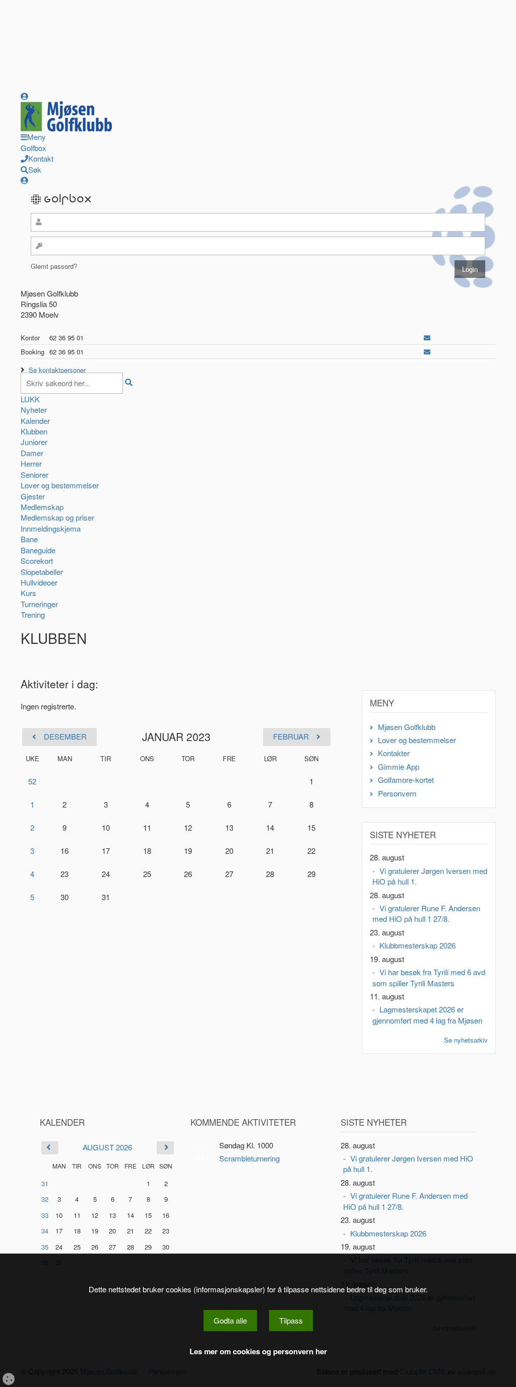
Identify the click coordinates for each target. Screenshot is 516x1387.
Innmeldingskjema (51, 528)
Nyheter (34, 409)
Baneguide (38, 550)
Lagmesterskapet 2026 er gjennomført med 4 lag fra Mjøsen (427, 1014)
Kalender (35, 420)
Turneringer (39, 604)
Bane (29, 539)
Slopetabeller (42, 571)
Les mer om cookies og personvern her (258, 1351)
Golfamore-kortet (406, 779)
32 (44, 1199)
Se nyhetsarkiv (466, 1040)
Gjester (33, 496)
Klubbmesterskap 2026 (417, 945)
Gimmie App (398, 766)
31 (44, 1183)
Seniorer (34, 474)
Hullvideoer (39, 582)
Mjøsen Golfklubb (406, 726)
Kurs (28, 593)
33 (44, 1215)
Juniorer (34, 441)
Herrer (31, 463)
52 (32, 781)
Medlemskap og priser (57, 517)
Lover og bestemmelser (60, 485)
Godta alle (230, 1320)
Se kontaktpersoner (57, 370)
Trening (33, 614)
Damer (32, 453)
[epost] (427, 337)
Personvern (397, 793)
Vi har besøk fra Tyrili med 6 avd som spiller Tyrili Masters (428, 977)
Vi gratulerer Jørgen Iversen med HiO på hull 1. (429, 876)
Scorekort (37, 560)
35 (44, 1247)
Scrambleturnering (249, 1158)
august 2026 (107, 1147)
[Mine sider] (24, 96)
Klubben (34, 431)
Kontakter (394, 753)
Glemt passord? (54, 266)
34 (44, 1230)
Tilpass (291, 1320)
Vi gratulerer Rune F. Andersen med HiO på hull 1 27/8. (426, 913)
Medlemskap (42, 506)
